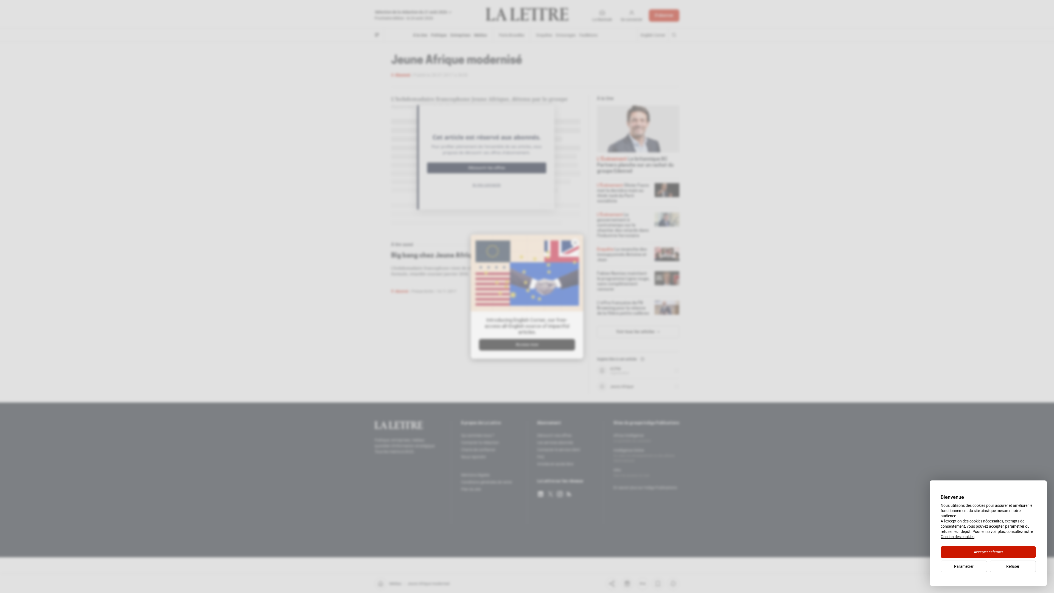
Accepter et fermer (988, 552)
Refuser (1012, 566)
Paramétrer (964, 566)
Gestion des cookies (957, 537)
